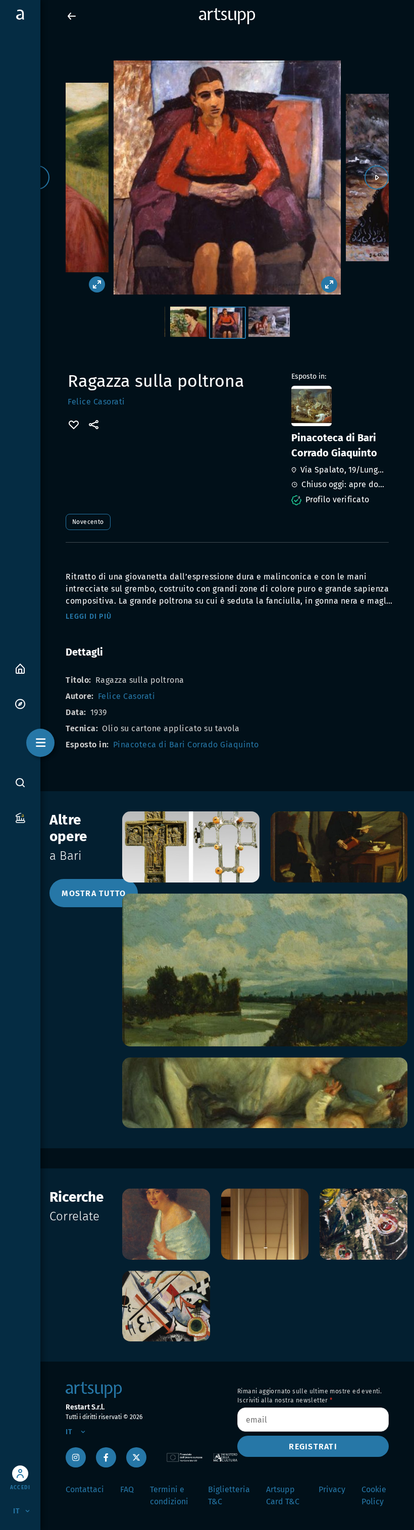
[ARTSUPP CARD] (20, 817)
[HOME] (20, 668)
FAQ (127, 1489)
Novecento (88, 521)
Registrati (313, 1446)
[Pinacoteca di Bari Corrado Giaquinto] (339, 406)
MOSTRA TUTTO (94, 893)
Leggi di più (89, 616)
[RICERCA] (20, 782)
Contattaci (85, 1489)
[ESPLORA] (20, 703)
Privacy (332, 1489)
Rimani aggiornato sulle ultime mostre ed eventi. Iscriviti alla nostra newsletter (309, 1396)
